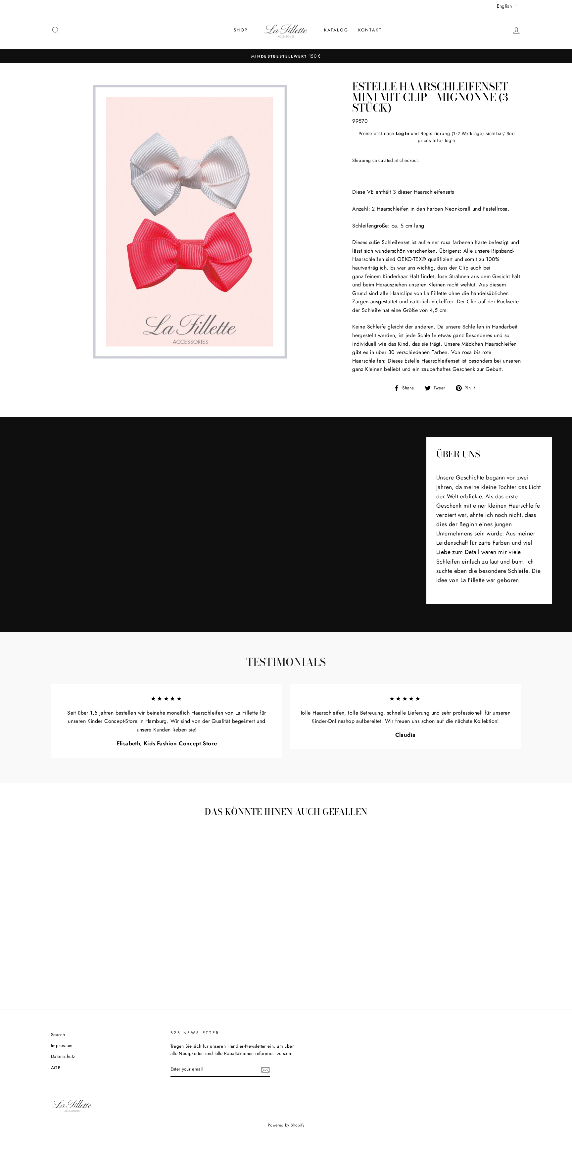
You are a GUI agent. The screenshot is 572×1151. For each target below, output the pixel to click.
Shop (241, 30)
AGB (56, 1067)
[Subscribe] (265, 1069)
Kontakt (370, 30)
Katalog (336, 30)
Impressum (62, 1045)
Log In (402, 133)
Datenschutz (63, 1056)
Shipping (361, 160)
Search (58, 1034)
